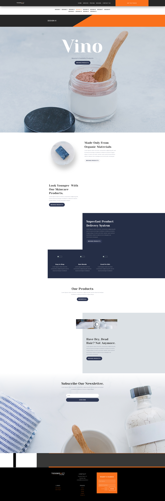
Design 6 (93, 9)
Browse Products (82, 62)
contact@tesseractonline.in (82, 480)
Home (80, 3)
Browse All (82, 299)
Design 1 (57, 9)
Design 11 (86, 11)
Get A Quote (58, 487)
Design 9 (71, 11)
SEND (112, 489)
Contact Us (107, 3)
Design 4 (79, 9)
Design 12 (93, 11)
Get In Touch (132, 3)
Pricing (92, 3)
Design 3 (71, 9)
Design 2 (64, 9)
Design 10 (79, 11)
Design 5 (86, 9)
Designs (98, 3)
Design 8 (107, 9)
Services (85, 3)
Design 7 (100, 9)
